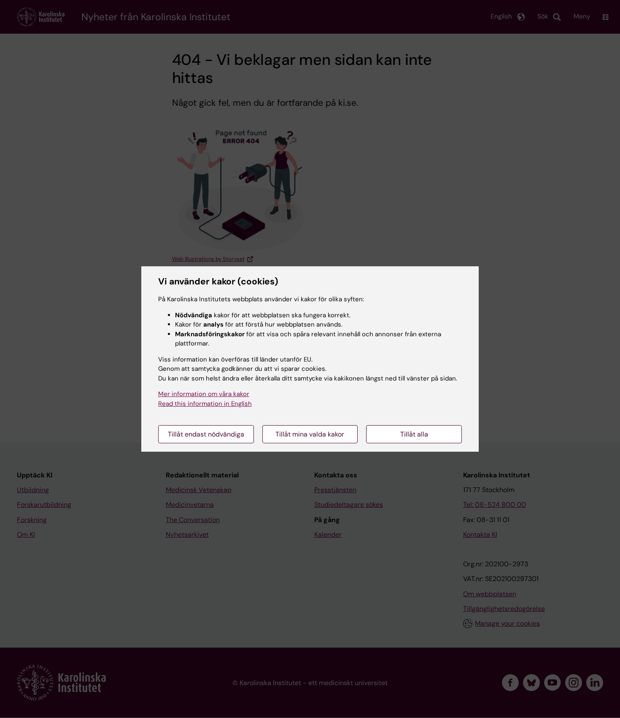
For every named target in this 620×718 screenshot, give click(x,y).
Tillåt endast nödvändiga (206, 434)
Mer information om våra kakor (203, 394)
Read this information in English (205, 403)
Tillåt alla (414, 434)
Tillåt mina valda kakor (309, 434)
